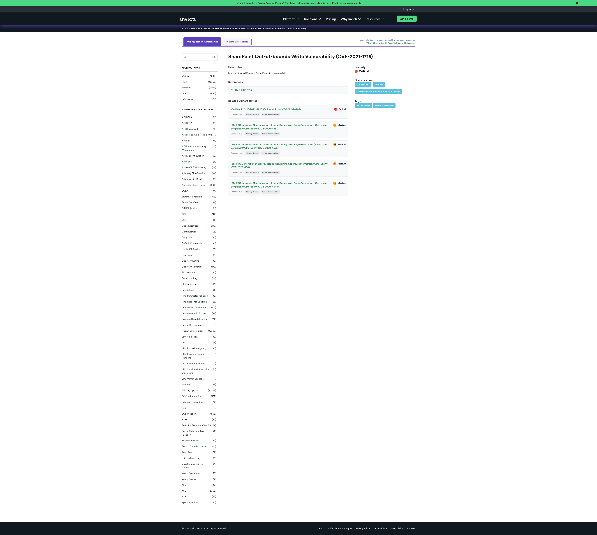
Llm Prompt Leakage (199, 378)
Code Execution (199, 225)
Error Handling (199, 278)
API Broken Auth (199, 129)
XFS (199, 484)
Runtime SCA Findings (237, 41)
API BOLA (199, 123)
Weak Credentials (199, 473)
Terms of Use (380, 528)
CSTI (199, 220)
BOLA (199, 190)
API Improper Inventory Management (199, 148)
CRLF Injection (199, 208)
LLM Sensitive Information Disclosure (199, 371)
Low (199, 93)
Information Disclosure (199, 307)
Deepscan (199, 237)
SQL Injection (199, 413)
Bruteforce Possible (199, 196)
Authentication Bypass (199, 185)
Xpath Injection (199, 502)
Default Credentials (199, 243)
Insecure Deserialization (199, 319)
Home (185, 28)
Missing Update (199, 390)
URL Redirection (199, 458)
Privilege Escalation (199, 402)
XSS (199, 490)
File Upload (199, 290)
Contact (411, 528)
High (199, 81)
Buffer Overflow (199, 202)
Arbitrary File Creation (199, 173)
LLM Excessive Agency (199, 348)
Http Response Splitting (199, 301)
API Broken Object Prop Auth (199, 134)
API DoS (199, 140)
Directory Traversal (199, 266)
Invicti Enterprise (376, 43)
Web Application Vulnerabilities (210, 28)
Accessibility (397, 528)
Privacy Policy (363, 528)
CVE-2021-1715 (363, 85)
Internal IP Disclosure (199, 325)
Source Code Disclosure (199, 446)
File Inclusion (199, 284)
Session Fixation (199, 440)
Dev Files (199, 255)
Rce (199, 407)
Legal (320, 528)
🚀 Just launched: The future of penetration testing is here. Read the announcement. (298, 3)
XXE (199, 496)
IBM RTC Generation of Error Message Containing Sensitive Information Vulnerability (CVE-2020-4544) (279, 165)
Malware (199, 384)
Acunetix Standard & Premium (401, 43)
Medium (199, 87)
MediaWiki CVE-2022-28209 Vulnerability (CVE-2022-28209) (266, 109)
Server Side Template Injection (199, 433)
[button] (409, 9)
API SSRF (199, 161)
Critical (199, 76)
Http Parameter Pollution (199, 295)
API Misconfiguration (199, 155)
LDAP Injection (199, 336)
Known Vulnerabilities (199, 330)
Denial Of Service (199, 249)
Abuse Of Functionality (199, 167)
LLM (199, 342)
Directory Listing (199, 260)
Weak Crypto (199, 479)
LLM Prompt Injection (199, 363)
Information (199, 99)
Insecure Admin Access (199, 313)
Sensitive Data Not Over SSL (199, 425)
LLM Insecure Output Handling (199, 356)
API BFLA (199, 117)
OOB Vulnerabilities (199, 396)
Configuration (199, 231)
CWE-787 (379, 85)
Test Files (199, 452)
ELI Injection (199, 272)
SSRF (199, 419)
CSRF (199, 214)
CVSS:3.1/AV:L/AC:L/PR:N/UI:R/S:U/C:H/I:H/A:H (378, 92)
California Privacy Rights (339, 528)
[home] (188, 19)
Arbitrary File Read (199, 179)
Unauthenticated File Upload (199, 465)
